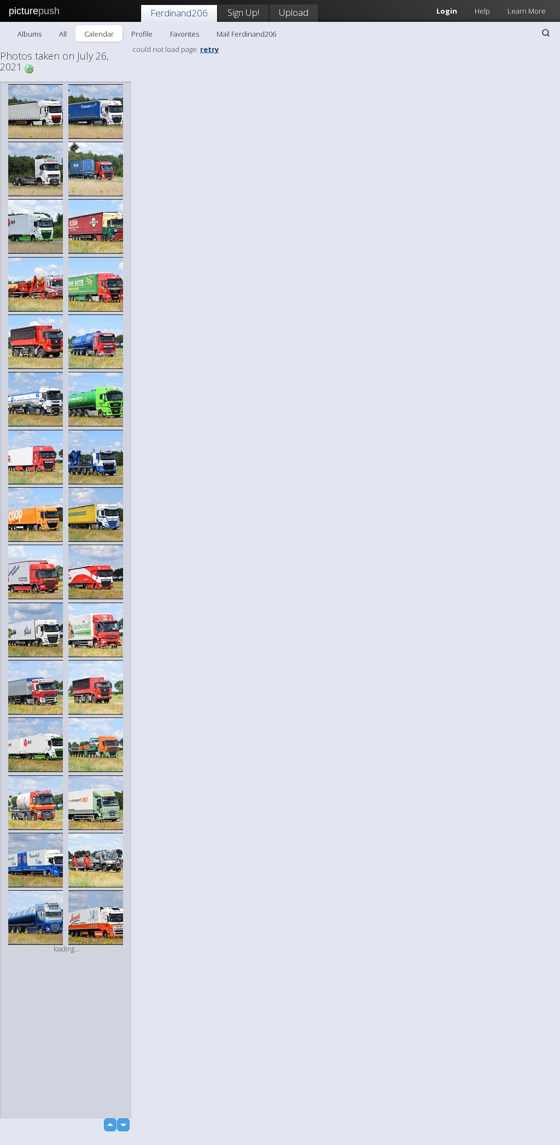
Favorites (184, 34)
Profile (142, 34)
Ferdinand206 (179, 13)
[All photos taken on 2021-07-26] (29, 68)
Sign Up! (243, 12)
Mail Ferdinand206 (246, 34)
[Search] (546, 33)
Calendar (99, 34)
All (63, 34)
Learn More (527, 11)
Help (482, 11)
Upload (293, 12)
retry (209, 49)
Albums (30, 34)
